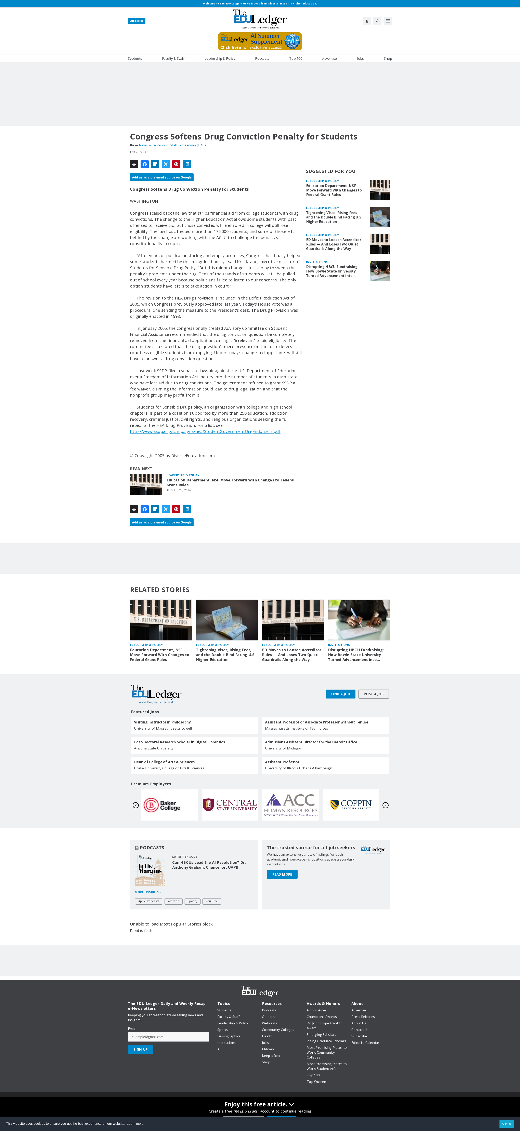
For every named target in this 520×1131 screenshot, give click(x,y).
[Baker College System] (169, 805)
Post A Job (374, 694)
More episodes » (148, 892)
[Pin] (176, 164)
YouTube (212, 901)
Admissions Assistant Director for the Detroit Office (311, 742)
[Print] (134, 164)
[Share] (145, 164)
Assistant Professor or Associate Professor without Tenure (316, 722)
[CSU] (351, 805)
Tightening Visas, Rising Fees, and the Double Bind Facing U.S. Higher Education (334, 217)
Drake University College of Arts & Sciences (169, 768)
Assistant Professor (282, 762)
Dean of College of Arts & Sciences (164, 762)
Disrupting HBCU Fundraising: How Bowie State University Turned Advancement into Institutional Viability (332, 271)
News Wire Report (153, 145)
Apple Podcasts (148, 901)
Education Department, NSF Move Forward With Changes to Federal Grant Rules (231, 482)
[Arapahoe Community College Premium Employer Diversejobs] (290, 805)
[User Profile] (367, 21)
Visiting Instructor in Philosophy (162, 722)
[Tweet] (166, 164)
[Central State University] (230, 805)
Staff (174, 145)
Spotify (192, 901)
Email (132, 1028)
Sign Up (140, 1049)
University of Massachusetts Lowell (163, 728)
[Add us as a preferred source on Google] (187, 164)
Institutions (317, 262)
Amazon (173, 901)
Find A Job (340, 694)
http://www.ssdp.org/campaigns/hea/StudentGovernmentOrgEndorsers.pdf (205, 431)
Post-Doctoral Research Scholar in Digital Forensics (179, 742)
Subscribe (137, 21)
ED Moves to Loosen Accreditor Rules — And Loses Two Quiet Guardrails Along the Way (333, 244)
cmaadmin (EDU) (193, 145)
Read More (282, 874)
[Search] (377, 21)
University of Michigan (283, 748)
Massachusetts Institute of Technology (297, 728)
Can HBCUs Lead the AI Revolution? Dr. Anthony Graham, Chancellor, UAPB (209, 865)
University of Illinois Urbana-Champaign (298, 768)
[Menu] (388, 21)
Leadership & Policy (183, 475)
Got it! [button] (506, 1123)
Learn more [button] (135, 1123)
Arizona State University (154, 748)
